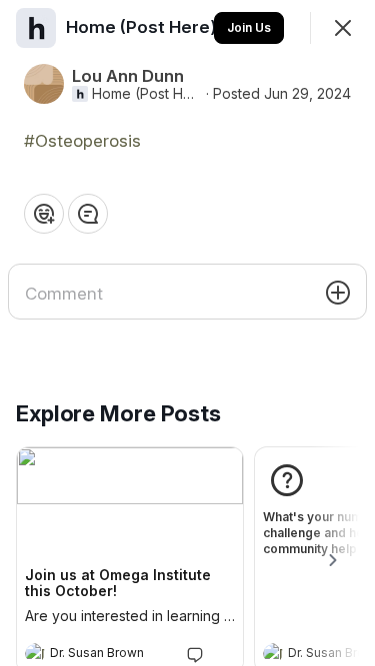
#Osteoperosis (82, 141)
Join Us (249, 27)
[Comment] (88, 214)
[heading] (110, 655)
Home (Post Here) (147, 94)
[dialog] (187, 333)
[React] (44, 214)
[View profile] (35, 653)
